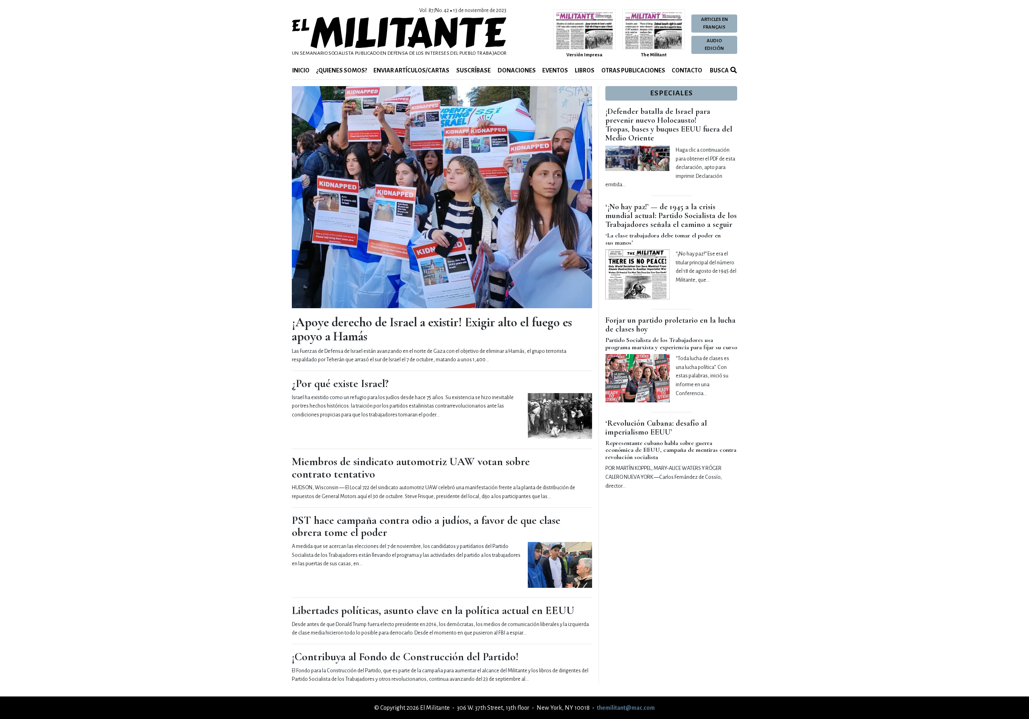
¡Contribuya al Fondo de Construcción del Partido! (405, 656)
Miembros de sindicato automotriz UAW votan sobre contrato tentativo (411, 468)
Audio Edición (714, 44)
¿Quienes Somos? (341, 70)
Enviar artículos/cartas (411, 70)
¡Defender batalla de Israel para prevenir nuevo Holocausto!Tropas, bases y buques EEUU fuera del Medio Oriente (668, 125)
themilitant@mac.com (626, 708)
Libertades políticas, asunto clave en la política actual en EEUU (433, 610)
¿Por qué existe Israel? (340, 383)
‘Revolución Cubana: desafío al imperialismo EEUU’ (656, 427)
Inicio (301, 70)
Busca (719, 70)
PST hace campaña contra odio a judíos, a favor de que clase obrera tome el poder (426, 526)
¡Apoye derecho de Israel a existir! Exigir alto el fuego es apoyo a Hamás (432, 329)
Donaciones (517, 70)
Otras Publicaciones (633, 70)
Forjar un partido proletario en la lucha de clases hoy (670, 324)
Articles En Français (714, 23)
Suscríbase (473, 70)
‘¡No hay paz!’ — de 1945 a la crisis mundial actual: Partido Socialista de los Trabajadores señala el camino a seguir (671, 215)
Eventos (555, 70)
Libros (584, 70)
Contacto (687, 70)
